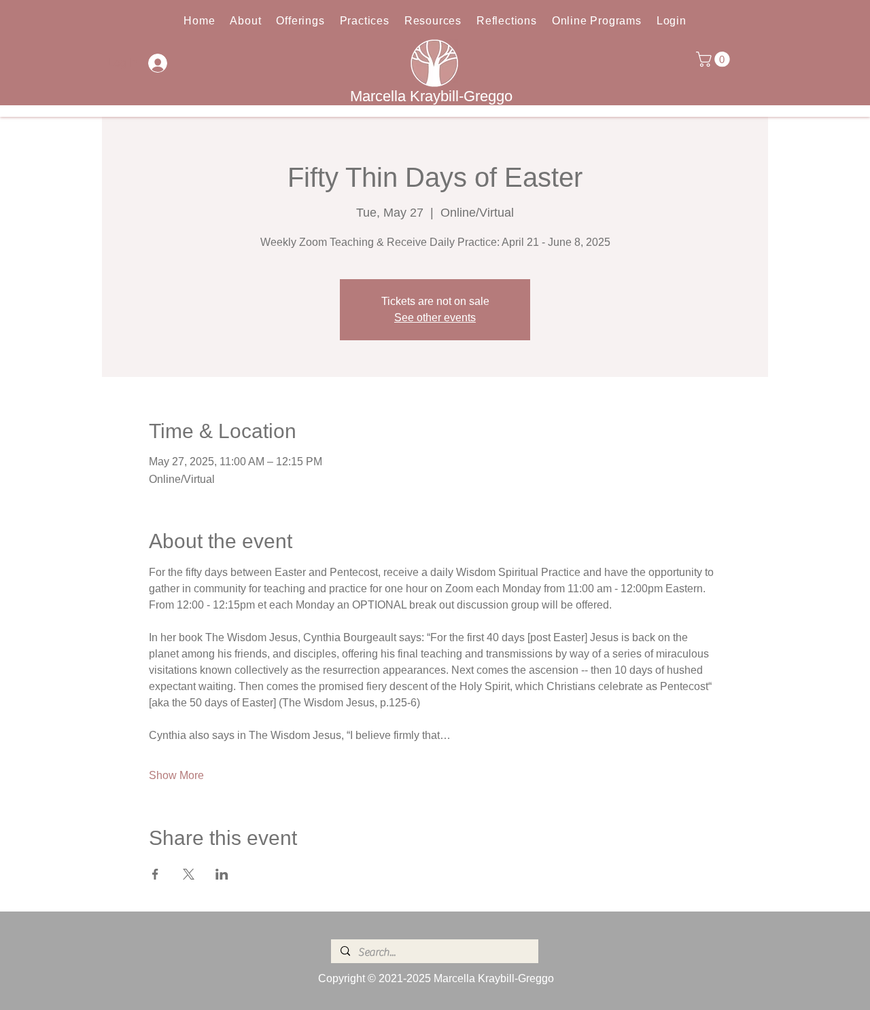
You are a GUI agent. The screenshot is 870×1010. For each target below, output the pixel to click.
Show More (176, 775)
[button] (714, 59)
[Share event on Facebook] (155, 874)
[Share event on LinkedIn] (221, 874)
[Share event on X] (188, 874)
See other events (435, 317)
